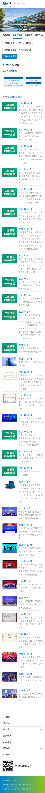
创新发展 (6, 723)
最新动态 (6, 35)
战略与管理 (17, 35)
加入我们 (6, 755)
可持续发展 (6, 736)
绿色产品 (39, 35)
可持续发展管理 (9, 50)
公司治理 (29, 35)
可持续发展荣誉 (9, 56)
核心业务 (6, 729)
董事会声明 (9, 43)
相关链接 (19, 785)
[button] (16, 29)
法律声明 (5, 785)
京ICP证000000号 (27, 789)
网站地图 (25, 785)
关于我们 (6, 717)
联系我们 (32, 785)
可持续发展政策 (25, 50)
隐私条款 (12, 785)
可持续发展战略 (25, 43)
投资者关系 (6, 742)
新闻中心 (6, 748)
